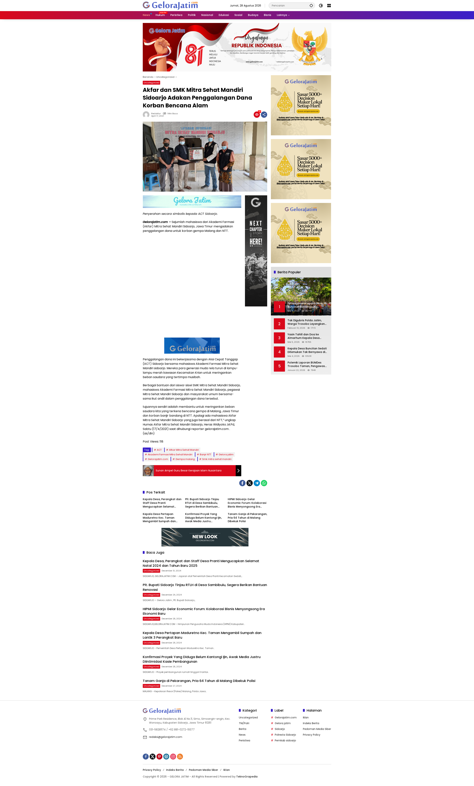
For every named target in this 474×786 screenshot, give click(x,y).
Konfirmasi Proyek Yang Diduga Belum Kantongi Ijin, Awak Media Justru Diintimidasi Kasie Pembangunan (203, 517)
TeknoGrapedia (247, 776)
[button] (311, 5)
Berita (242, 729)
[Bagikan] (264, 114)
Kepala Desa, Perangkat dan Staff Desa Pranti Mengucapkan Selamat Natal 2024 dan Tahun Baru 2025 (162, 503)
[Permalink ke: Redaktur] (147, 114)
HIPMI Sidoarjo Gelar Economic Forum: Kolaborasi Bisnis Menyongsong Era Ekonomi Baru (247, 503)
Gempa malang (185, 459)
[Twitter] (249, 483)
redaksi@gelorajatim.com (165, 737)
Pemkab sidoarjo (285, 740)
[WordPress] (166, 757)
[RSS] (180, 757)
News (242, 735)
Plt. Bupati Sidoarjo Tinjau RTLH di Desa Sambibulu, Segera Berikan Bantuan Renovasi (202, 503)
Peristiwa (244, 740)
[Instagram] (173, 757)
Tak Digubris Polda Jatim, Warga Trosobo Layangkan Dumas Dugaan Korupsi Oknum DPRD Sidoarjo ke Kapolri (306, 322)
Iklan (306, 717)
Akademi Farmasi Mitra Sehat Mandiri (170, 454)
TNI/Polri (244, 723)
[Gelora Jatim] (170, 5)
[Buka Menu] (329, 5)
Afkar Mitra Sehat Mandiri (184, 450)
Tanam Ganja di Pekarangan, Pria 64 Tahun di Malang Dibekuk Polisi (247, 517)
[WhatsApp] (264, 483)
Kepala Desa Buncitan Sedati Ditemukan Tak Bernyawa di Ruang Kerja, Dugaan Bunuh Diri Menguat (307, 350)
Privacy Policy (311, 735)
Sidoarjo (280, 729)
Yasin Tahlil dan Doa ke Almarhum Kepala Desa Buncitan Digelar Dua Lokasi (306, 336)
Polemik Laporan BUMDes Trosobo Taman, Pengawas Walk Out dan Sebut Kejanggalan (306, 364)
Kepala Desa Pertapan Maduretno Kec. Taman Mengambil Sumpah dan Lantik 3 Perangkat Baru (159, 517)
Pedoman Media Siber (317, 729)
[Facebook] (242, 483)
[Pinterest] (159, 757)
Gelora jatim (226, 454)
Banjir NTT (205, 454)
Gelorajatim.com (158, 459)
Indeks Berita (311, 723)
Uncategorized (151, 82)
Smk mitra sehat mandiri (216, 459)
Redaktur (156, 114)
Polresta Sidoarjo (285, 735)
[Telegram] (257, 483)
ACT (159, 450)
